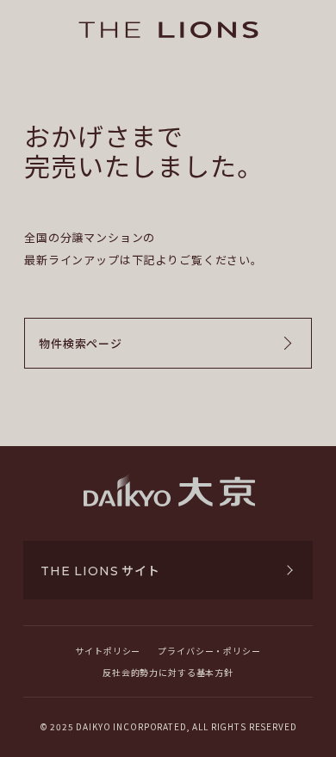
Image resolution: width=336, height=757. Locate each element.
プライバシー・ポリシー (209, 650)
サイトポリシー (107, 650)
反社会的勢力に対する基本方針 (168, 672)
